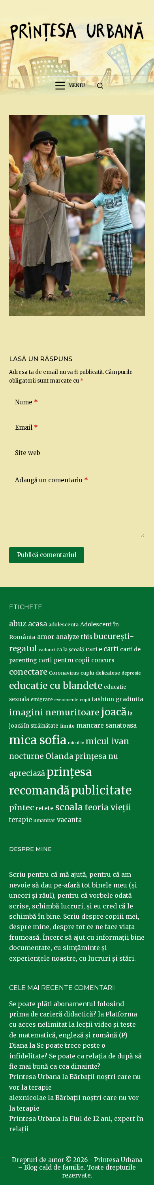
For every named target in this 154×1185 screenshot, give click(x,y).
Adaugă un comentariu (51, 480)
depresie (131, 673)
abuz (17, 623)
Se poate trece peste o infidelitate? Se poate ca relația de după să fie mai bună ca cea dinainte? (75, 1055)
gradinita (129, 699)
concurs (103, 660)
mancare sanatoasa (106, 725)
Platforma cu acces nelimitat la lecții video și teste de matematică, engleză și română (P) (73, 1024)
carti (110, 649)
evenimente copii (72, 699)
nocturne (26, 756)
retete (45, 808)
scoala (69, 807)
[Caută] (100, 86)
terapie (20, 820)
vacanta (69, 820)
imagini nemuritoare (54, 712)
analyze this (74, 637)
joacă (113, 712)
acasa (37, 624)
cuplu (87, 672)
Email (26, 427)
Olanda (59, 756)
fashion (103, 699)
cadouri (47, 649)
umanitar (44, 820)
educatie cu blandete (55, 685)
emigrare (42, 699)
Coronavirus (64, 673)
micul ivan (108, 741)
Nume (26, 402)
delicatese (108, 673)
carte (94, 649)
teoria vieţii (108, 807)
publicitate (101, 790)
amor (45, 637)
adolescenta (64, 624)
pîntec (21, 807)
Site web (27, 453)
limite (67, 726)
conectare (28, 672)
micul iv (76, 742)
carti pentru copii (64, 660)
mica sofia (37, 740)
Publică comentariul (46, 555)
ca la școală (70, 649)
